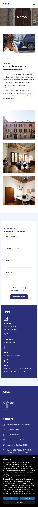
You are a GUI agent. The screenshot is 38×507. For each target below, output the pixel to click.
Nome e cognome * (12, 236)
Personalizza (19, 502)
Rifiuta (11, 498)
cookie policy (7, 477)
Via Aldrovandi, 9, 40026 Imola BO (18, 425)
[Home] (6, 4)
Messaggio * (10, 272)
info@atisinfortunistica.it (12, 356)
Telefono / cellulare (13, 248)
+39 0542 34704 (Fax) (14, 435)
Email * (8, 260)
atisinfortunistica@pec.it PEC (17, 445)
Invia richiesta (19, 297)
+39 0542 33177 (10, 342)
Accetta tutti (27, 498)
